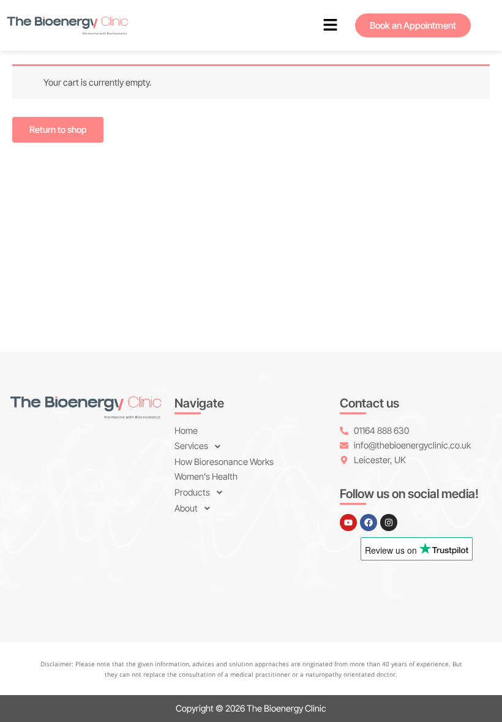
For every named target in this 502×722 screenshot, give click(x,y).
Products (192, 492)
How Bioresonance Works (224, 461)
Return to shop (57, 129)
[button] (330, 25)
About (186, 508)
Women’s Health (206, 476)
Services (191, 446)
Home (186, 430)
